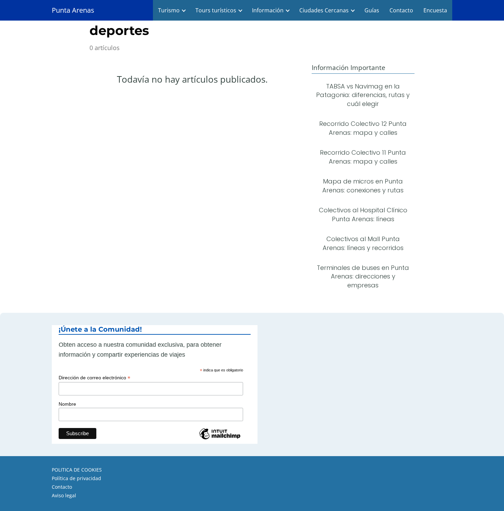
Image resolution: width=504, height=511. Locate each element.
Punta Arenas (73, 10)
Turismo (169, 10)
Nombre (67, 404)
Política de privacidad (76, 478)
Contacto (401, 10)
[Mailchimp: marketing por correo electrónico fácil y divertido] (220, 438)
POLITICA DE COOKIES (77, 469)
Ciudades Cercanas (324, 10)
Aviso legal (64, 495)
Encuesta (435, 10)
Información (268, 10)
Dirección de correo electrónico (94, 378)
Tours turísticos (215, 10)
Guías (371, 10)
